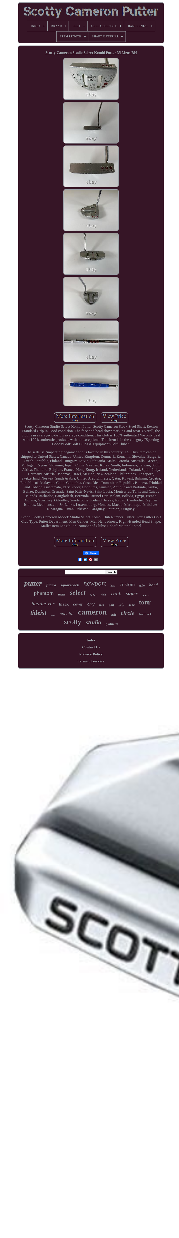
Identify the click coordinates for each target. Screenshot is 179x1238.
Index (91, 640)
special (67, 613)
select (78, 592)
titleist (38, 612)
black (64, 604)
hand (153, 585)
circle (127, 613)
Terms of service (91, 661)
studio (93, 622)
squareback (69, 585)
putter (33, 583)
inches (93, 595)
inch (116, 593)
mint (53, 615)
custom (127, 584)
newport (94, 583)
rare (101, 604)
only (91, 604)
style (113, 614)
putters (145, 595)
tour (145, 602)
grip (121, 604)
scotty (72, 622)
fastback (145, 614)
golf (111, 604)
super (132, 593)
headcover (43, 603)
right (103, 594)
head (112, 585)
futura (51, 585)
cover (78, 604)
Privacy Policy (91, 654)
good (132, 604)
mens (61, 594)
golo (142, 585)
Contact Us (91, 647)
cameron (92, 612)
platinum (112, 624)
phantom (44, 593)
